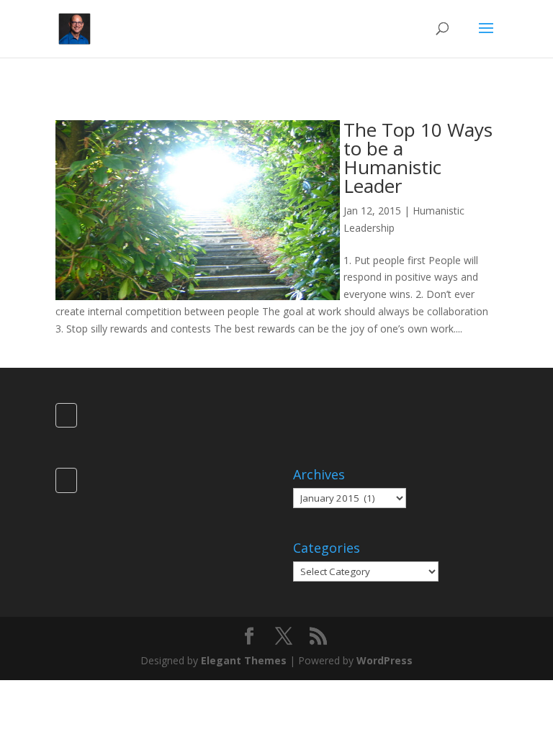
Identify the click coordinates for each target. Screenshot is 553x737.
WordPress (384, 660)
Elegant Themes (244, 660)
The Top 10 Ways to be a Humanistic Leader (418, 158)
